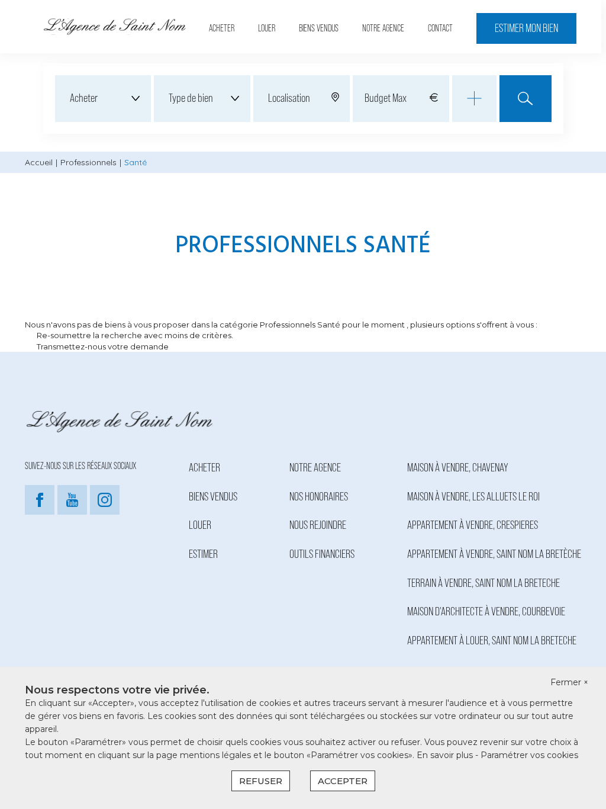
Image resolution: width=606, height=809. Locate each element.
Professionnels (88, 162)
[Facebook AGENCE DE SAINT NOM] (39, 512)
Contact (440, 28)
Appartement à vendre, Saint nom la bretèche (494, 554)
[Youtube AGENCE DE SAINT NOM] (72, 512)
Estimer (203, 554)
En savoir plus (446, 755)
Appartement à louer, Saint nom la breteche (491, 641)
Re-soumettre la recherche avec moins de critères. (135, 335)
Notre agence (383, 28)
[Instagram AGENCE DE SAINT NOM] (105, 512)
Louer (266, 28)
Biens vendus (319, 28)
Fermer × (569, 682)
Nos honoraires (318, 497)
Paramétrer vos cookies (529, 755)
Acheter (221, 28)
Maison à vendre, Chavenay (457, 468)
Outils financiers (321, 554)
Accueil (39, 162)
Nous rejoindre (317, 525)
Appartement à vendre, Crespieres (472, 525)
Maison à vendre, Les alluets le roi (473, 497)
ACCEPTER (343, 780)
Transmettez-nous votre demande (103, 346)
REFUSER (260, 780)
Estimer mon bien (526, 28)
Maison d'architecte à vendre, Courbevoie (486, 612)
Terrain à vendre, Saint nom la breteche (483, 583)
